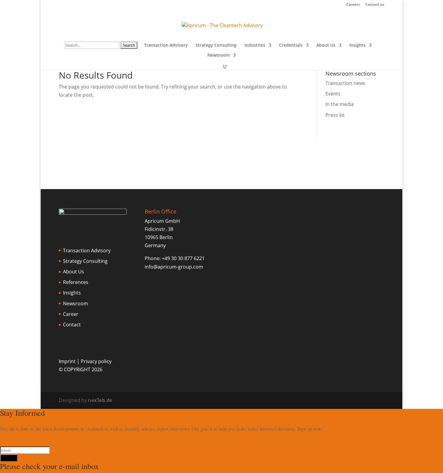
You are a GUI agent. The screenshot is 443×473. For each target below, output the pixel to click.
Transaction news (345, 83)
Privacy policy (96, 361)
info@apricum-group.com (174, 266)
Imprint (67, 361)
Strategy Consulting (216, 45)
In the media (339, 104)
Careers (353, 5)
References (75, 282)
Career (70, 314)
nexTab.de (100, 400)
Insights (357, 45)
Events (333, 93)
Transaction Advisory (166, 45)
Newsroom (218, 55)
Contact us (374, 5)
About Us (325, 45)
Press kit (335, 115)
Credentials (291, 45)
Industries (254, 45)
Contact (72, 324)
